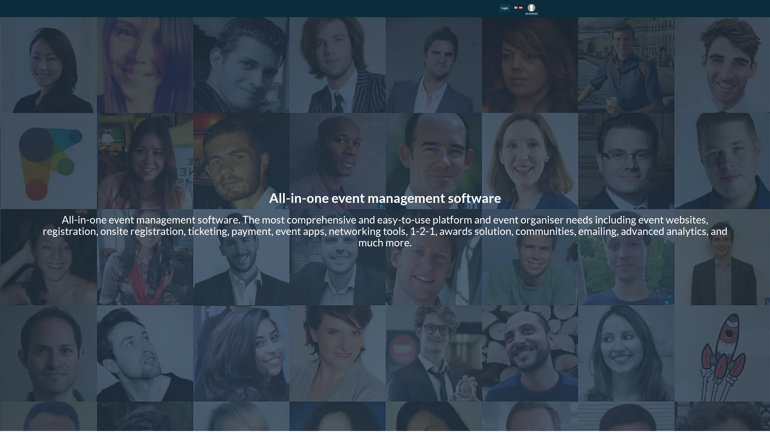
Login (505, 8)
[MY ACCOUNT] (531, 8)
